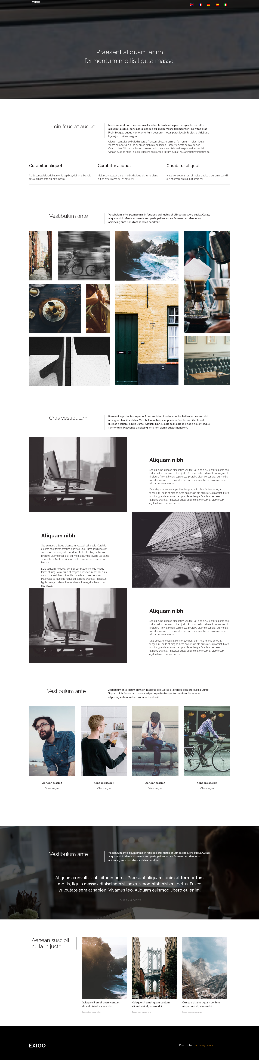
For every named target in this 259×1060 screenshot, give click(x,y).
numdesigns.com (203, 1045)
